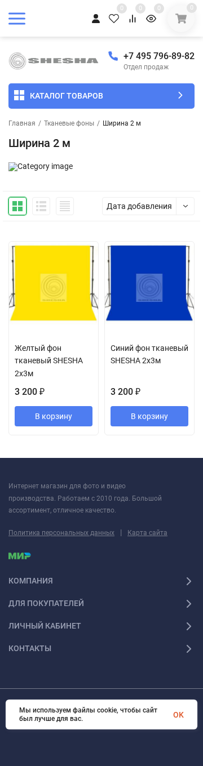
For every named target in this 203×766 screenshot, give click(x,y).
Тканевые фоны (69, 123)
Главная (22, 123)
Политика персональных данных (61, 533)
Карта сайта (147, 533)
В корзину (53, 416)
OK (178, 714)
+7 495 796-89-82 (159, 56)
